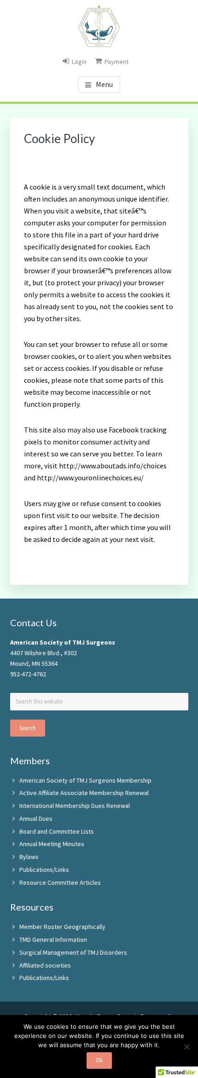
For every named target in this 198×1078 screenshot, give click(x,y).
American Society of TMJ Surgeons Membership (85, 780)
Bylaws (29, 857)
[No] (186, 1046)
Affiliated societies (45, 965)
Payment (116, 61)
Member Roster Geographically (62, 926)
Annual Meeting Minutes (51, 844)
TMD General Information (53, 939)
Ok (99, 1060)
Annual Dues (35, 818)
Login (79, 61)
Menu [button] (104, 84)
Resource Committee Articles (60, 882)
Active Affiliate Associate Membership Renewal (84, 793)
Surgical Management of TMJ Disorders (73, 952)
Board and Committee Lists (56, 831)
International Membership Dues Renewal (74, 805)
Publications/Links (44, 869)
